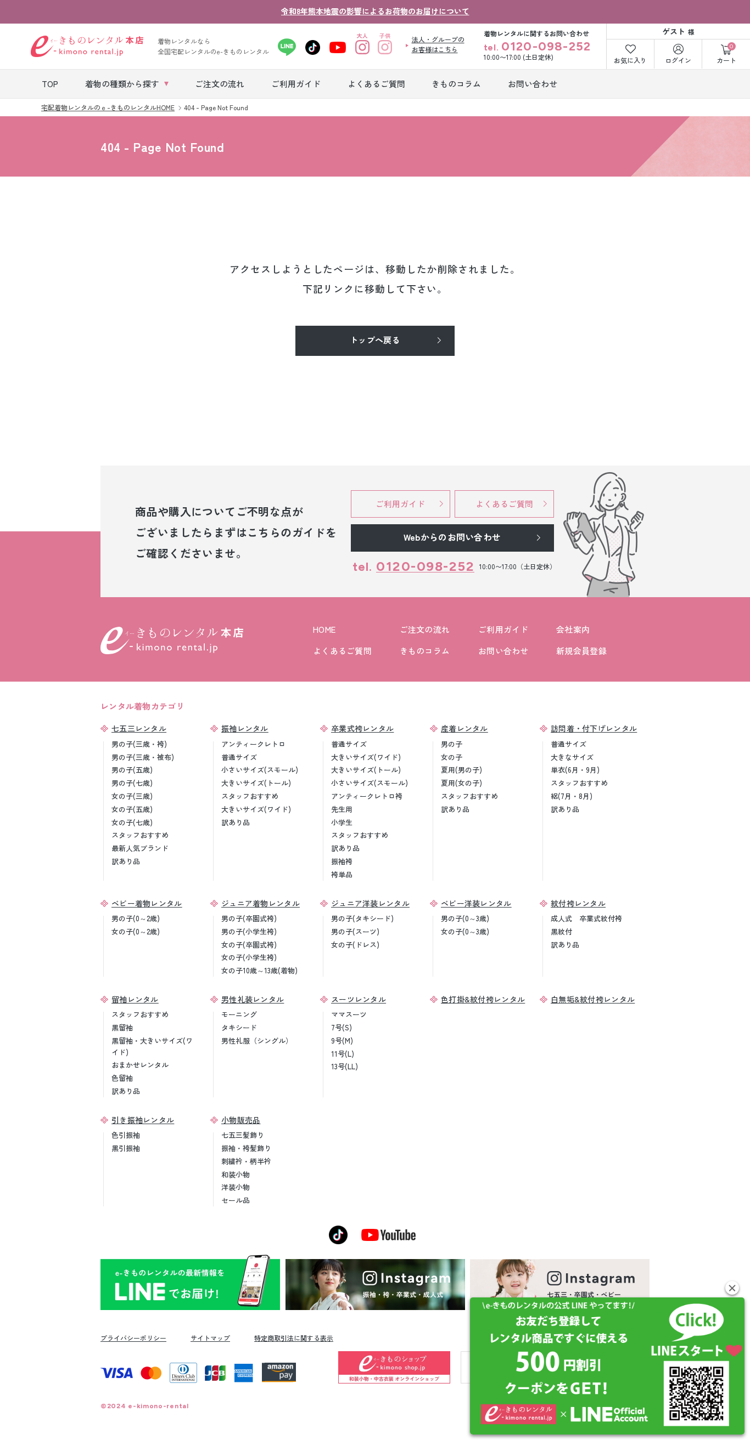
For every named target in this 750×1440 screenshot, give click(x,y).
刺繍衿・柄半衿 (246, 1161)
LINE (287, 47)
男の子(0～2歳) (135, 918)
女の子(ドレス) (355, 944)
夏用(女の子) (461, 783)
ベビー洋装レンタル (476, 903)
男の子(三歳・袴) (139, 744)
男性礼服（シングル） (257, 1040)
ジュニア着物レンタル (260, 903)
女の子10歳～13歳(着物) (259, 970)
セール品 (235, 1200)
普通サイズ (239, 757)
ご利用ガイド (503, 629)
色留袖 (122, 1078)
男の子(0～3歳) (465, 918)
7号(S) (341, 1027)
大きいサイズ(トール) (256, 783)
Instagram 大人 (363, 47)
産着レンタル (464, 728)
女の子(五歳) (132, 809)
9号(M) (342, 1040)
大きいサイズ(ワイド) (256, 809)
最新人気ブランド (140, 848)
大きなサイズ (572, 757)
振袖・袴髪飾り (246, 1148)
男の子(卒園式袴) (249, 918)
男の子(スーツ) (355, 931)
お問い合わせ (503, 650)
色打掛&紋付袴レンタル (483, 999)
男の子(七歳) (132, 783)
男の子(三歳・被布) (142, 757)
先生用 (341, 809)
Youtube (338, 47)
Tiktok (313, 47)
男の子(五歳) (132, 769)
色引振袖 (125, 1135)
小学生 (341, 822)
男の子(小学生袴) (249, 931)
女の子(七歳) (132, 822)
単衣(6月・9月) (575, 769)
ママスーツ (349, 1014)
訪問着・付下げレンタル (594, 728)
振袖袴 (341, 861)
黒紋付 (561, 931)
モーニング (239, 1014)
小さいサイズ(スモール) (259, 769)
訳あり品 (125, 861)
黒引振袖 (125, 1148)
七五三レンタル (138, 728)
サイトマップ (210, 1337)
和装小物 (235, 1174)
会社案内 (573, 629)
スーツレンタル (358, 999)
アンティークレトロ (253, 744)
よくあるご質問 (342, 650)
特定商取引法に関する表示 (293, 1337)
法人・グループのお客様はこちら (438, 44)
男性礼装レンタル (252, 999)
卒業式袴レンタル (362, 728)
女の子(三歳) (132, 796)
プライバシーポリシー (133, 1337)
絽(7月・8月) (571, 796)
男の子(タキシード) (362, 918)
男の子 (451, 744)
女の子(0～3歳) (465, 931)
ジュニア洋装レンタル (370, 903)
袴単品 (341, 874)
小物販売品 (241, 1119)
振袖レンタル (244, 728)
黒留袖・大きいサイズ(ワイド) (152, 1046)
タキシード (239, 1027)
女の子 (451, 757)
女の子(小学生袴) (249, 957)
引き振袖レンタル (142, 1119)
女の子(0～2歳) (135, 931)
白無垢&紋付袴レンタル (593, 999)
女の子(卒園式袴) (249, 944)
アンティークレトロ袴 (366, 796)
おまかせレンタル (140, 1064)
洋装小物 (235, 1187)
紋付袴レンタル (578, 903)
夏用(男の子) (461, 769)
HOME (324, 629)
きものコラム (425, 650)
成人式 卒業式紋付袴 (586, 918)
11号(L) (342, 1053)
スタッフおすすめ (140, 835)
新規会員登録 (581, 650)
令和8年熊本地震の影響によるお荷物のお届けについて (375, 10)
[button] (732, 1288)
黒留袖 (122, 1027)
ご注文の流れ (425, 629)
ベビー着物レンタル (146, 903)
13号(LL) (344, 1066)
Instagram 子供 (385, 47)
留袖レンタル (135, 999)
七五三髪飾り (242, 1135)
